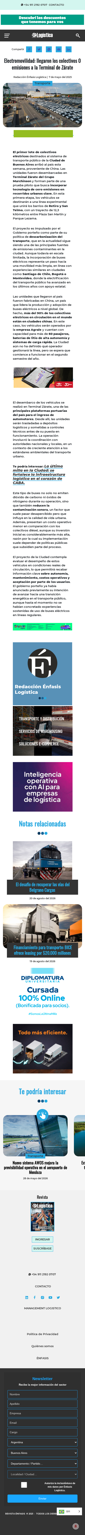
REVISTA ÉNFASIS (15, 1513)
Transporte (35, 1156)
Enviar (42, 1498)
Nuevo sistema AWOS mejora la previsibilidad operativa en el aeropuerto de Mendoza (35, 1167)
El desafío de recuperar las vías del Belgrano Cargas (43, 887)
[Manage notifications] (76, 1526)
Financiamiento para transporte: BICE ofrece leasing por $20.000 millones (43, 950)
